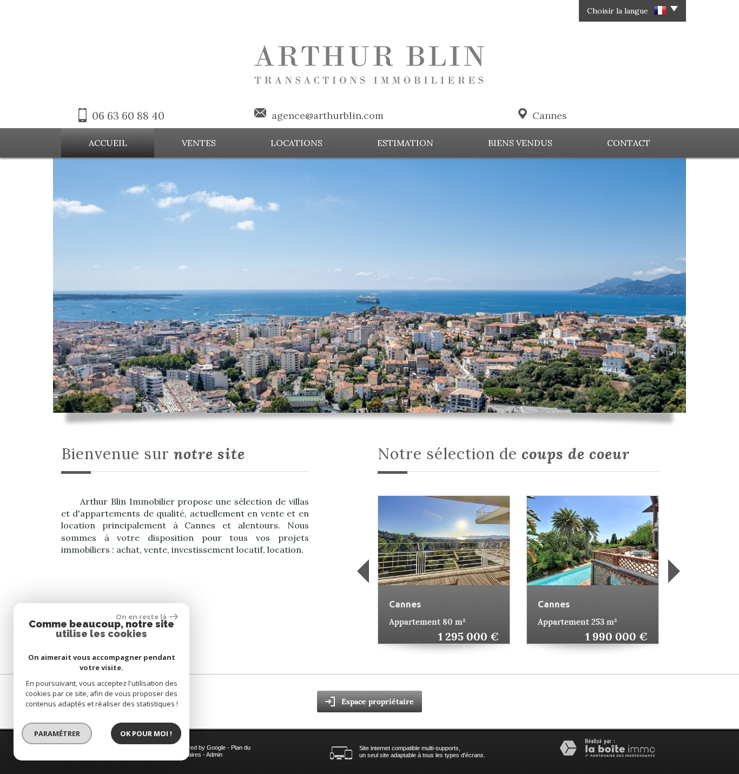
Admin (214, 754)
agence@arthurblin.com (328, 115)
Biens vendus (520, 142)
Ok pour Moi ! (146, 733)
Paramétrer (57, 733)
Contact (628, 142)
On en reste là (141, 616)
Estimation (405, 142)
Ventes (199, 142)
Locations (296, 142)
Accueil (108, 142)
